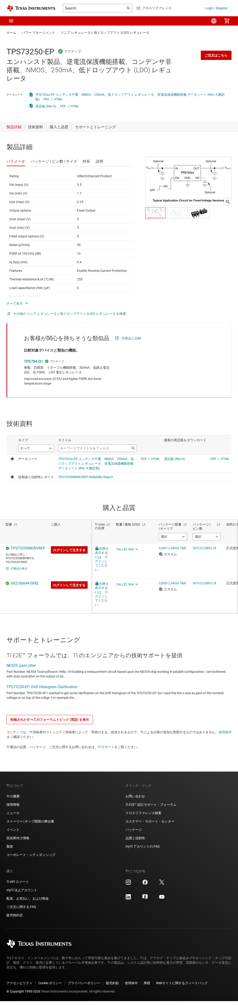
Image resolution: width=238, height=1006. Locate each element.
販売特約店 (15, 915)
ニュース (13, 813)
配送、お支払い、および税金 (28, 898)
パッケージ (134, 830)
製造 (10, 846)
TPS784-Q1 (33, 361)
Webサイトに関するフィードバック (182, 983)
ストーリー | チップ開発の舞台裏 (30, 821)
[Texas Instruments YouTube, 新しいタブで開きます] (162, 898)
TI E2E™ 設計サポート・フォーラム (151, 804)
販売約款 (112, 983)
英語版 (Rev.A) (45, 106)
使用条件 (224, 732)
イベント (13, 830)
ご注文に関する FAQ (21, 907)
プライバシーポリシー (84, 983)
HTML (58, 99)
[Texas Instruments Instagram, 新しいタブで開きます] (128, 884)
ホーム (11, 32)
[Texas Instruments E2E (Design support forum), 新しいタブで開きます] (145, 898)
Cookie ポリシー (50, 983)
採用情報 (13, 804)
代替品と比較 (131, 338)
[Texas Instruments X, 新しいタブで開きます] (162, 884)
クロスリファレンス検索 (143, 813)
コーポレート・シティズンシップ (31, 855)
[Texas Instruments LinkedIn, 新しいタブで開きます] (128, 898)
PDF (46, 99)
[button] (11, 21)
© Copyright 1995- (23, 991)
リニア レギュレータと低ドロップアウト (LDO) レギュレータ (105, 32)
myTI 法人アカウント (22, 890)
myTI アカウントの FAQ (143, 846)
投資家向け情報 (18, 838)
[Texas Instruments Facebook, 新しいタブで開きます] (145, 884)
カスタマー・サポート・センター (150, 821)
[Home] (31, 8)
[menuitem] (213, 21)
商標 (147, 983)
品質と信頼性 (135, 838)
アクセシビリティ (20, 983)
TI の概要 (13, 796)
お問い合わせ (135, 796)
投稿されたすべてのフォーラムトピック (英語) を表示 (49, 719)
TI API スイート (18, 882)
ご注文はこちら (216, 55)
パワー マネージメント (38, 32)
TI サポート (106, 747)
